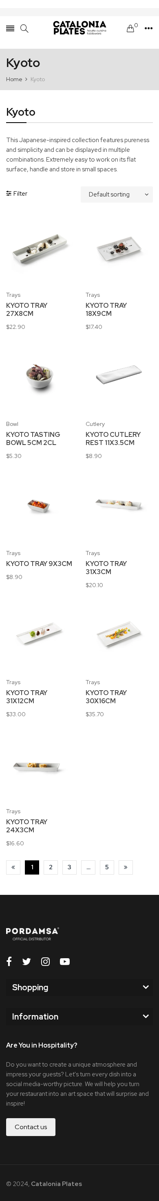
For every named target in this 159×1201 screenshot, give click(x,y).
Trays (13, 294)
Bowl (12, 424)
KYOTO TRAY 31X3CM (106, 568)
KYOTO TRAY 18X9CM (106, 310)
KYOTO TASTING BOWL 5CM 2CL (33, 439)
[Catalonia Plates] (79, 28)
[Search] (24, 28)
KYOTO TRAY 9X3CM (39, 564)
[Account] (148, 28)
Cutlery (95, 424)
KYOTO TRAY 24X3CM (26, 826)
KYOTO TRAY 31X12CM (26, 697)
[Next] (126, 867)
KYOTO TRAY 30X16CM (106, 697)
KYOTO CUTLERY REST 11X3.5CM (113, 439)
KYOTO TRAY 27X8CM (26, 310)
